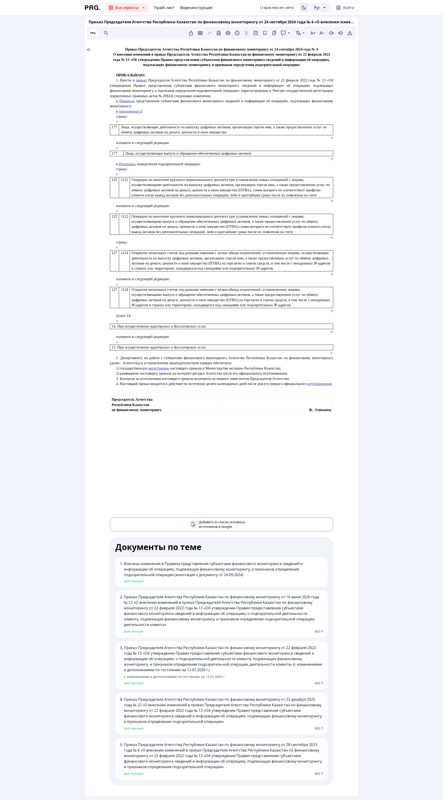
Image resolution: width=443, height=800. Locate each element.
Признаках (127, 164)
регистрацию (158, 368)
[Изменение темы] (303, 7)
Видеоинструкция (196, 7)
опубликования (319, 384)
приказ (141, 80)
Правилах (127, 101)
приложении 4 (130, 111)
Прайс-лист (164, 7)
